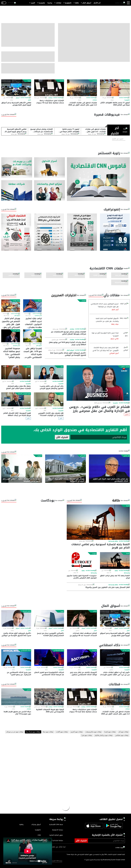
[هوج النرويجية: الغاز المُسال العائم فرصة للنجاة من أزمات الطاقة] (16, 399)
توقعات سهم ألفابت (62, 732)
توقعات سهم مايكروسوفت (93, 732)
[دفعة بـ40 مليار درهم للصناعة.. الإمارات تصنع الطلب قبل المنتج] (16, 372)
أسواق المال (86, 3)
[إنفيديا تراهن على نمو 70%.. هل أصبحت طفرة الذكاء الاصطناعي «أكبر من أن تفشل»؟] (32, 335)
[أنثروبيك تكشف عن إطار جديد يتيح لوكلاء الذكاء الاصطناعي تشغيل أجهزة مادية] (82, 657)
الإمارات (94, 81)
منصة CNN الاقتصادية (55, 861)
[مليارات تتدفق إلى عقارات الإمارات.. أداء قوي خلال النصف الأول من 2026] (82, 87)
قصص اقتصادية (38, 315)
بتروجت (94, 553)
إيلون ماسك (16, 331)
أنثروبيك (94, 650)
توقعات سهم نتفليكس (121, 735)
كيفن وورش (16, 301)
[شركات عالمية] (16, 190)
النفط (127, 506)
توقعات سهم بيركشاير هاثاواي (103, 735)
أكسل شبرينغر (27, 611)
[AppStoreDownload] (94, 825)
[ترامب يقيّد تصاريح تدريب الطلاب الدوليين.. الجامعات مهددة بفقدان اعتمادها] (32, 305)
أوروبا (29, 81)
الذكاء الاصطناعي (59, 650)
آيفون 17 (126, 81)
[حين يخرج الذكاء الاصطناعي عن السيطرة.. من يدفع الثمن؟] (16, 657)
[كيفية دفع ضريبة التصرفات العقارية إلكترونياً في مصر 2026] (49, 696)
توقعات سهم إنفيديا (110, 732)
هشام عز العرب (125, 367)
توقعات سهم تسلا (48, 732)
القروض (39, 456)
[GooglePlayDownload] (113, 825)
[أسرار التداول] (49, 167)
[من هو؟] (49, 190)
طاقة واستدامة (113, 541)
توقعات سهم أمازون (77, 732)
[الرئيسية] (120, 3)
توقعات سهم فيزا (87, 735)
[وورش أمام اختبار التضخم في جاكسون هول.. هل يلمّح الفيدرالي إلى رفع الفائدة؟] (10, 305)
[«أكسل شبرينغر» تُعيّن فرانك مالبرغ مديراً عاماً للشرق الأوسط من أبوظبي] (16, 618)
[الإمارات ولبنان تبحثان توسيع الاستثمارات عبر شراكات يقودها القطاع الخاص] (65, 313)
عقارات (62, 690)
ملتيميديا (42, 3)
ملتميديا (115, 403)
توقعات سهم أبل (123, 732)
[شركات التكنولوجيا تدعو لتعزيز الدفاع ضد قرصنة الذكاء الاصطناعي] (49, 657)
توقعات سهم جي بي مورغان (14, 732)
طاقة (77, 3)
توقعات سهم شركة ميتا (33, 732)
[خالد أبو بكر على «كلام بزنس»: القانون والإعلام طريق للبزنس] (48, 372)
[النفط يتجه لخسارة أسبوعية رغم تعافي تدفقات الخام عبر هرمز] (98, 522)
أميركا (39, 301)
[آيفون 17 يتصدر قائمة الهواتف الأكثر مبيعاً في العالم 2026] (115, 87)
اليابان (95, 611)
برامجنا (49, 3)
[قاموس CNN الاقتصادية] (98, 179)
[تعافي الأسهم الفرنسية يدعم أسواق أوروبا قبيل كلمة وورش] (16, 87)
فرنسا (61, 394)
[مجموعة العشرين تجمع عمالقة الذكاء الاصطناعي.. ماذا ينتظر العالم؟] (10, 335)
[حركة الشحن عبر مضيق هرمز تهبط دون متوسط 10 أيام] (16, 696)
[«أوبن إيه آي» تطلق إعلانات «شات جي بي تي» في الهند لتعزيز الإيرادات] (115, 657)
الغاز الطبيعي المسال (24, 394)
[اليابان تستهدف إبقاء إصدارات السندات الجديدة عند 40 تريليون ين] (82, 618)
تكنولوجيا (68, 3)
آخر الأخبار (97, 3)
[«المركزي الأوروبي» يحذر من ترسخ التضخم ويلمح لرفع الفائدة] (49, 618)
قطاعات (58, 3)
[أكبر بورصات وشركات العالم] (16, 167)
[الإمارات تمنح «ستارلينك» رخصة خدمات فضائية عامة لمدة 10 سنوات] (49, 87)
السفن (29, 690)
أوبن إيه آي (126, 650)
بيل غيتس (126, 456)
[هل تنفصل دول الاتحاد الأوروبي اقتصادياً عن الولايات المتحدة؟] (48, 399)
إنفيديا (39, 331)
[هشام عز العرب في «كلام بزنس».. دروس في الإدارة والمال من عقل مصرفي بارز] (98, 383)
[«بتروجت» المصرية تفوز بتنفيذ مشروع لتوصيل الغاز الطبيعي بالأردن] (82, 560)
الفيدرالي (82, 456)
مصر (62, 367)
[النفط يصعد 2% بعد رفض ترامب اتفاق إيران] (115, 560)
